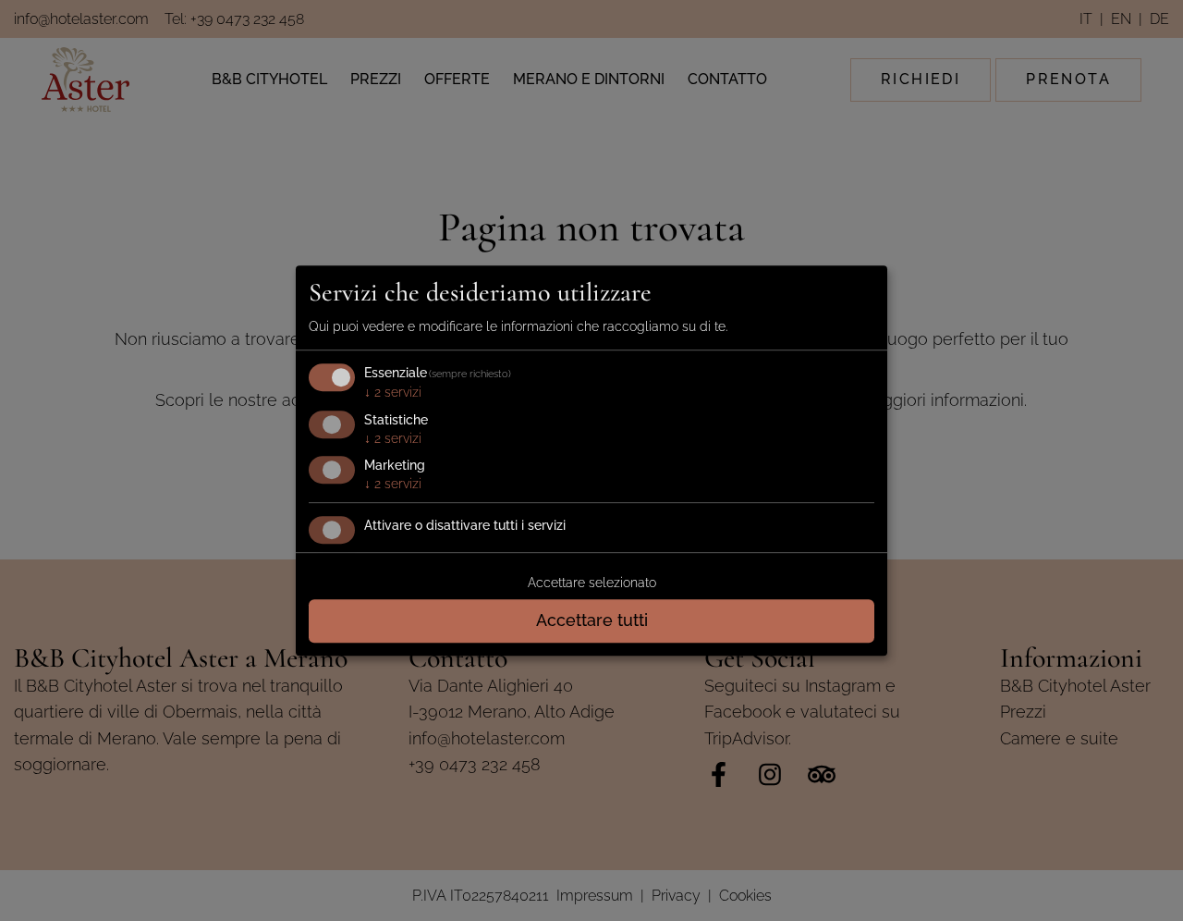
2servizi (392, 392)
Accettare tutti (592, 620)
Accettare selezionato (592, 582)
